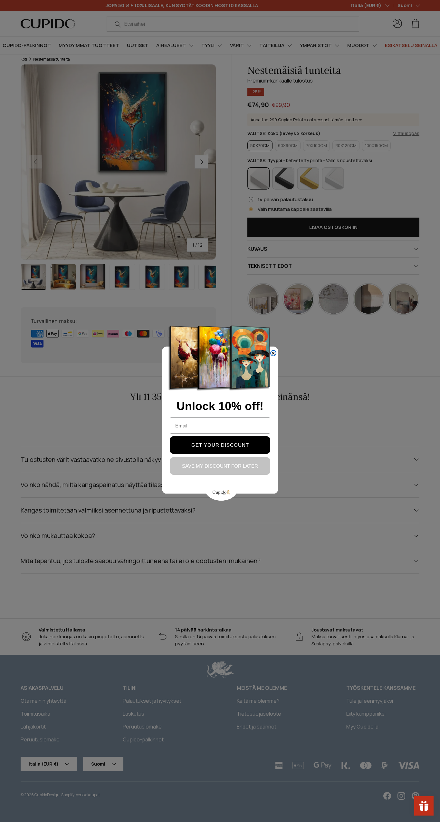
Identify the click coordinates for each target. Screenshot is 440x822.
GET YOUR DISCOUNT (220, 445)
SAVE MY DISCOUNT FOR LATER (220, 466)
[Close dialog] (273, 353)
